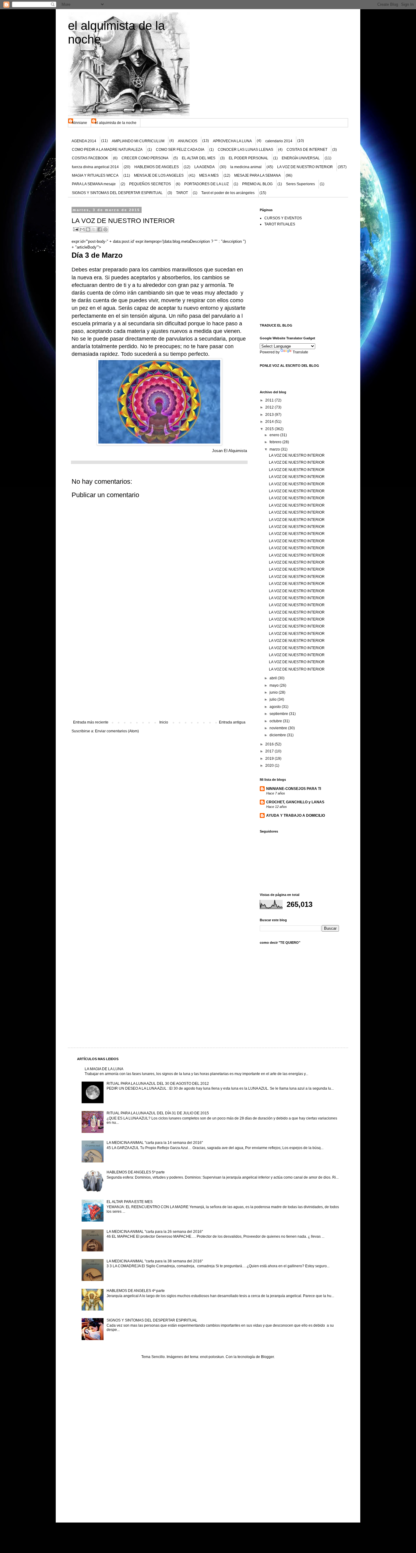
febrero (276, 442)
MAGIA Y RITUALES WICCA (95, 175)
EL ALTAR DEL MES (198, 158)
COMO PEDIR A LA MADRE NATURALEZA (107, 149)
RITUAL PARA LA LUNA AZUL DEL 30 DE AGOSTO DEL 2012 (158, 1083)
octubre (276, 721)
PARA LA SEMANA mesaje (94, 184)
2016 (270, 744)
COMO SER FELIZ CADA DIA (180, 149)
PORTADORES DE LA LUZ (206, 184)
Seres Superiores (300, 184)
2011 (270, 400)
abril (274, 678)
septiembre (279, 714)
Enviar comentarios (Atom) (117, 731)
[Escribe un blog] (88, 229)
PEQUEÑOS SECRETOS (150, 184)
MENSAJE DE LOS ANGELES (159, 175)
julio (273, 699)
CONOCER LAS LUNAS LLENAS (245, 149)
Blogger (267, 1357)
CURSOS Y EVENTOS (283, 218)
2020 (270, 765)
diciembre (278, 735)
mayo (275, 685)
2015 (270, 429)
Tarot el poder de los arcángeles (228, 193)
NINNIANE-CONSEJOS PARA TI (293, 789)
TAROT (182, 193)
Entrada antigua (232, 722)
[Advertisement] (159, 674)
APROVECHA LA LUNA (232, 141)
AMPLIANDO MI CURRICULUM (138, 141)
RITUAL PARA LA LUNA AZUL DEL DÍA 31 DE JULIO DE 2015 (158, 1113)
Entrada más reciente (90, 722)
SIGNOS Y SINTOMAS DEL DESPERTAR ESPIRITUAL (117, 193)
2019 (270, 758)
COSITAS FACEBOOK (90, 158)
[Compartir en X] (94, 229)
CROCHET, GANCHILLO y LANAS (295, 802)
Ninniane (79, 123)
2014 (270, 421)
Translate (300, 352)
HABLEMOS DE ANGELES (156, 167)
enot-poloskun (212, 1357)
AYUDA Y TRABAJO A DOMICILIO (295, 815)
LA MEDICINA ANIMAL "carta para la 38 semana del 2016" (155, 1261)
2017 (270, 751)
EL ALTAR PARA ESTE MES (130, 1202)
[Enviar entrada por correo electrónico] (75, 229)
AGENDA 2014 (84, 141)
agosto (276, 707)
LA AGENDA (204, 167)
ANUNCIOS (187, 141)
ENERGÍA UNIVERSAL (301, 158)
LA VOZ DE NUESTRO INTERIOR (305, 167)
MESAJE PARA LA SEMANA (257, 175)
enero (275, 435)
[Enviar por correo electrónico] (82, 229)
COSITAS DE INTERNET (307, 149)
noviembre (279, 728)
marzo (275, 449)
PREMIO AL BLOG (257, 184)
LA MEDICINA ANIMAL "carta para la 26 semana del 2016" (155, 1231)
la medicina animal (246, 167)
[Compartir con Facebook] (100, 229)
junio (274, 692)
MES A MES (209, 175)
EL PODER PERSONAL (248, 158)
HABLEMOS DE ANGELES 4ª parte (136, 1291)
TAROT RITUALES (279, 224)
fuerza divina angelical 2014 (95, 167)
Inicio (163, 722)
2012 (270, 407)
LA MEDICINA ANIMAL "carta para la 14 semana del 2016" (155, 1143)
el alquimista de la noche (115, 123)
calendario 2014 (278, 141)
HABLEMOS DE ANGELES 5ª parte (136, 1172)
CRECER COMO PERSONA (145, 158)
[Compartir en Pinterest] (105, 229)
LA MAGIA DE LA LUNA (104, 1069)
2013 (270, 414)
